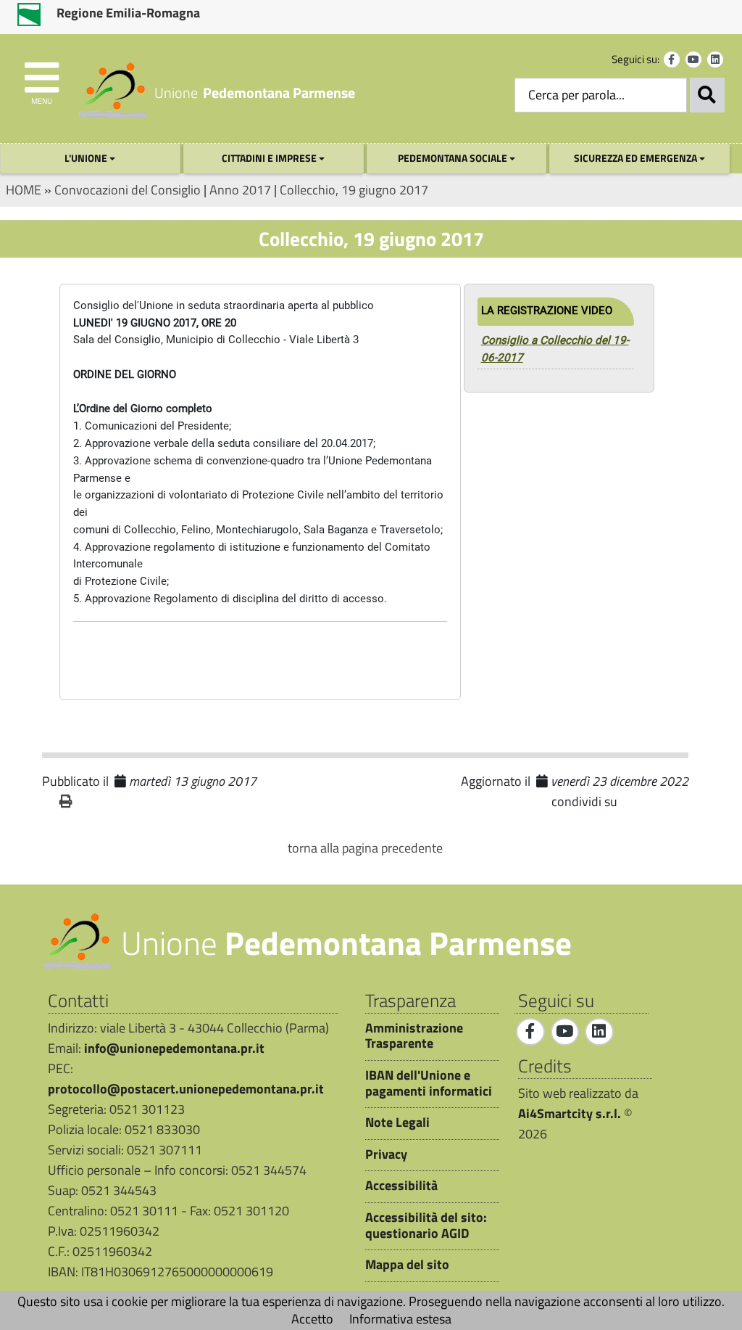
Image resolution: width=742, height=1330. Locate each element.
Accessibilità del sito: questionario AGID (426, 1225)
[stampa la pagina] (66, 802)
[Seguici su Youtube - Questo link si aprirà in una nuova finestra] (693, 59)
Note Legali (397, 1122)
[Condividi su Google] (651, 802)
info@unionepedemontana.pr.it (174, 1048)
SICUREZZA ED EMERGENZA (636, 158)
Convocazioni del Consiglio (127, 190)
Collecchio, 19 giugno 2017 (354, 190)
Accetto (312, 1319)
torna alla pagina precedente (365, 848)
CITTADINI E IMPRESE (270, 158)
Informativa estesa (400, 1319)
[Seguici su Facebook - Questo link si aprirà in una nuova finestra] (672, 59)
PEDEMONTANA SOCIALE (453, 158)
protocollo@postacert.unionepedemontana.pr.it (186, 1089)
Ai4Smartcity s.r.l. (569, 1113)
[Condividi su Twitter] (673, 802)
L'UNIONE (86, 158)
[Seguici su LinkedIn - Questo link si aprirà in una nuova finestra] (715, 59)
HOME (23, 190)
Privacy (386, 1154)
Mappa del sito (407, 1265)
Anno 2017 (240, 190)
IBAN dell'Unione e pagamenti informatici (428, 1083)
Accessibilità (401, 1186)
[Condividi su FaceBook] (630, 802)
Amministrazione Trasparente (414, 1035)
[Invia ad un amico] (91, 802)
